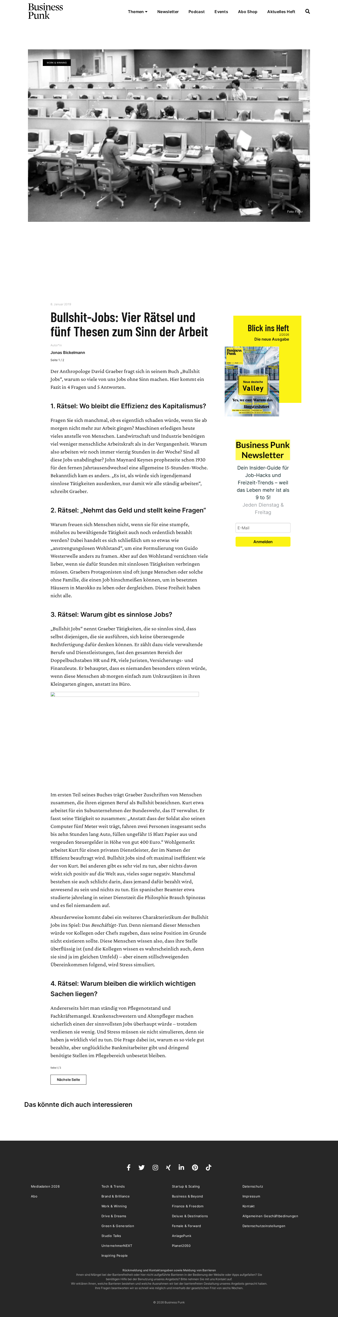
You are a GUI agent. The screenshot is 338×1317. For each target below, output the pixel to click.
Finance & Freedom (188, 1206)
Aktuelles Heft (281, 11)
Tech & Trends (113, 1186)
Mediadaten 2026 (45, 1186)
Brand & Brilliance (115, 1196)
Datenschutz (252, 1186)
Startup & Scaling (186, 1186)
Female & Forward (186, 1226)
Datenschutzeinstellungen (264, 1226)
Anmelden (263, 541)
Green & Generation (117, 1226)
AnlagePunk (181, 1236)
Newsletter (168, 11)
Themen (136, 11)
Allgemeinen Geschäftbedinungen (270, 1216)
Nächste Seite (68, 1079)
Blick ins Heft (268, 327)
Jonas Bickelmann (67, 352)
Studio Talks (111, 1236)
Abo (34, 1196)
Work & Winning (57, 62)
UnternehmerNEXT (116, 1246)
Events (221, 11)
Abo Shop (247, 11)
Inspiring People (114, 1255)
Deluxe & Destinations (190, 1216)
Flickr (299, 211)
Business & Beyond (187, 1196)
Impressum (251, 1196)
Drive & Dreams (113, 1216)
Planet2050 (181, 1246)
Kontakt (248, 1206)
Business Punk (46, 11)
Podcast (197, 11)
